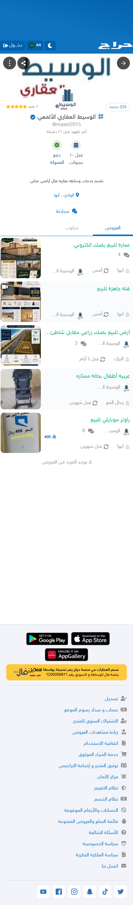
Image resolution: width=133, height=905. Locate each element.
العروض (113, 228)
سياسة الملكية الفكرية (97, 855)
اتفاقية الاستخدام (101, 744)
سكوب (72, 228)
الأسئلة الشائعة (103, 833)
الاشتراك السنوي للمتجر (95, 721)
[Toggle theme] (50, 46)
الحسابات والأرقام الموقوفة (91, 811)
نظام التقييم (106, 788)
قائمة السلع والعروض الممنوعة (88, 822)
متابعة (118, 107)
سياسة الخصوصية (100, 844)
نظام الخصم (106, 799)
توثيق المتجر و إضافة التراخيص (88, 766)
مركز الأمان (107, 777)
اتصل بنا (110, 866)
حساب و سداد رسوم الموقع (91, 710)
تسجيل (111, 699)
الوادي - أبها (64, 195)
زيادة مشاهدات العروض (95, 733)
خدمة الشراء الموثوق (98, 755)
